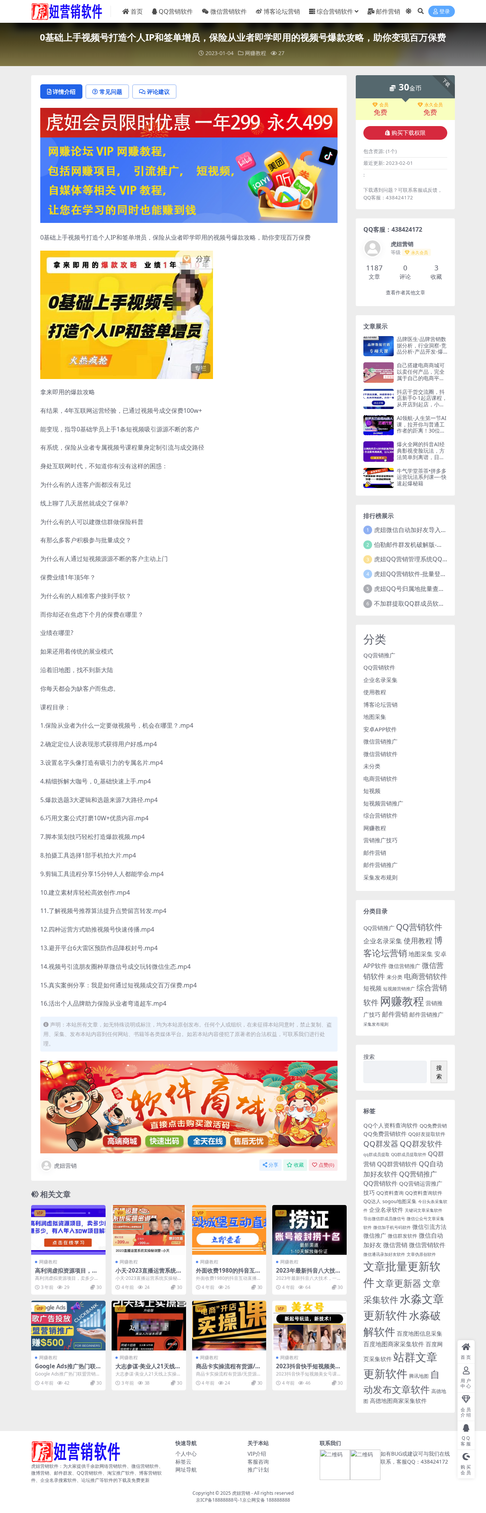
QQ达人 (372, 1201)
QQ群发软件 (421, 1144)
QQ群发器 (380, 1144)
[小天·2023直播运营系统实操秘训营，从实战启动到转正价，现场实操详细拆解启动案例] (149, 1229)
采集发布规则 (380, 877)
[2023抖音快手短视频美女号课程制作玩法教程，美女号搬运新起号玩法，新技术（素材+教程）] (309, 1325)
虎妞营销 (65, 1165)
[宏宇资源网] (189, 179)
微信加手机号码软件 (392, 1227)
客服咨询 (258, 1461)
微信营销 (395, 1244)
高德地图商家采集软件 (398, 1400)
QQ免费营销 (433, 1125)
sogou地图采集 (399, 1201)
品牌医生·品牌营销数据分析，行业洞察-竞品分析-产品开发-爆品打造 (422, 348)
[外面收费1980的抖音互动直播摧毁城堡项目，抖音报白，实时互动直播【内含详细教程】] (229, 1229)
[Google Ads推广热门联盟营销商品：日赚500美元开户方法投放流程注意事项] (68, 1325)
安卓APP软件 (380, 729)
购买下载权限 (408, 133)
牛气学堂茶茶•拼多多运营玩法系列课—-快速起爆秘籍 (422, 477)
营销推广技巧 (380, 840)
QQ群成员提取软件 (408, 1154)
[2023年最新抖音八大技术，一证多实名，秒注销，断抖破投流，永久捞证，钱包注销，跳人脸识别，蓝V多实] (309, 1229)
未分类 (371, 766)
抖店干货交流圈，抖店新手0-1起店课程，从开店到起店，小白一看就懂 (422, 401)
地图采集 (374, 716)
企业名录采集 (380, 680)
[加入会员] (189, 122)
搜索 (369, 1056)
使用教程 (374, 692)
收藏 (299, 1165)
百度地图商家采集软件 (393, 1343)
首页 (137, 11)
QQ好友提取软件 (426, 1134)
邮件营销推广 (380, 865)
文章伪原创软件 (421, 1254)
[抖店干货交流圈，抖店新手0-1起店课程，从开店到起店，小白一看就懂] (378, 399)
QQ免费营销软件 (385, 1133)
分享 (273, 1165)
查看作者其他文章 (405, 292)
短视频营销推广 (383, 803)
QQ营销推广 (379, 655)
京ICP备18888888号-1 (219, 1500)
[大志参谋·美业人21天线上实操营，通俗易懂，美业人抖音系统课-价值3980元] (149, 1325)
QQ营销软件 (176, 11)
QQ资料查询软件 (423, 1192)
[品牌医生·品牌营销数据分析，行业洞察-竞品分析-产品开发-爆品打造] (378, 346)
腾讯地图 (419, 1375)
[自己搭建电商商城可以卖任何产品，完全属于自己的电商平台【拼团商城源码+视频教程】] (378, 372)
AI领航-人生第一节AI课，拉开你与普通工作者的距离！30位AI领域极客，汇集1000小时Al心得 (422, 430)
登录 (444, 11)
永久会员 (433, 104)
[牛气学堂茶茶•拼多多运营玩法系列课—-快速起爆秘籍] (378, 478)
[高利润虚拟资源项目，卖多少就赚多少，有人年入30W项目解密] (68, 1229)
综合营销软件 (335, 11)
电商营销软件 (380, 778)
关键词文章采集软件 (423, 1210)
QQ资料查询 (390, 1192)
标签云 (183, 1461)
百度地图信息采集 (419, 1333)
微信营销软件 (228, 11)
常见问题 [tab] (110, 91)
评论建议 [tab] (158, 91)
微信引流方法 (429, 1226)
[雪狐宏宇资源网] (189, 1106)
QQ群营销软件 (397, 1163)
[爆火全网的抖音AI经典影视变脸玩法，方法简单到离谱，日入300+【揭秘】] (378, 451)
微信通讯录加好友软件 (384, 1254)
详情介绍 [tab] (64, 91)
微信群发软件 (402, 1235)
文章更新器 (398, 1283)
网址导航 (186, 1469)
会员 (383, 104)
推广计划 (258, 1469)
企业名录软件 (386, 1209)
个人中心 (186, 1453)
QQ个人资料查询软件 (390, 1125)
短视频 (371, 790)
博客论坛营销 (282, 11)
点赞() (326, 1165)
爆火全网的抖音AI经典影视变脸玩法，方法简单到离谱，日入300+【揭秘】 (421, 454)
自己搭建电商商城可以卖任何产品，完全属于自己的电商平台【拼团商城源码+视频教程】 (421, 378)
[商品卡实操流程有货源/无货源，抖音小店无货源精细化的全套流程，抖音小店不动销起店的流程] (229, 1325)
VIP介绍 (257, 1453)
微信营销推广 (380, 741)
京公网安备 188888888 (266, 1500)
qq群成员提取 (376, 1154)
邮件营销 (388, 11)
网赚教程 (255, 53)
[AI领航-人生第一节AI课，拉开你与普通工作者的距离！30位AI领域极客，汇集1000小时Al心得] (378, 425)
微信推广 (374, 1235)
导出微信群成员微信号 (384, 1218)
